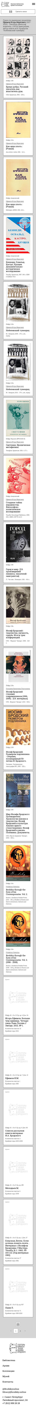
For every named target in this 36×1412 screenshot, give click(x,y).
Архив (5, 1365)
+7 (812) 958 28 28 (11, 1403)
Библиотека (8, 1360)
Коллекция (8, 1371)
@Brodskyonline (10, 1389)
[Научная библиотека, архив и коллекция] (5, 4)
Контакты (7, 1381)
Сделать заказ (21, 11)
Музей (5, 1376)
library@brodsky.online (14, 1392)
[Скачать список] (18, 1324)
